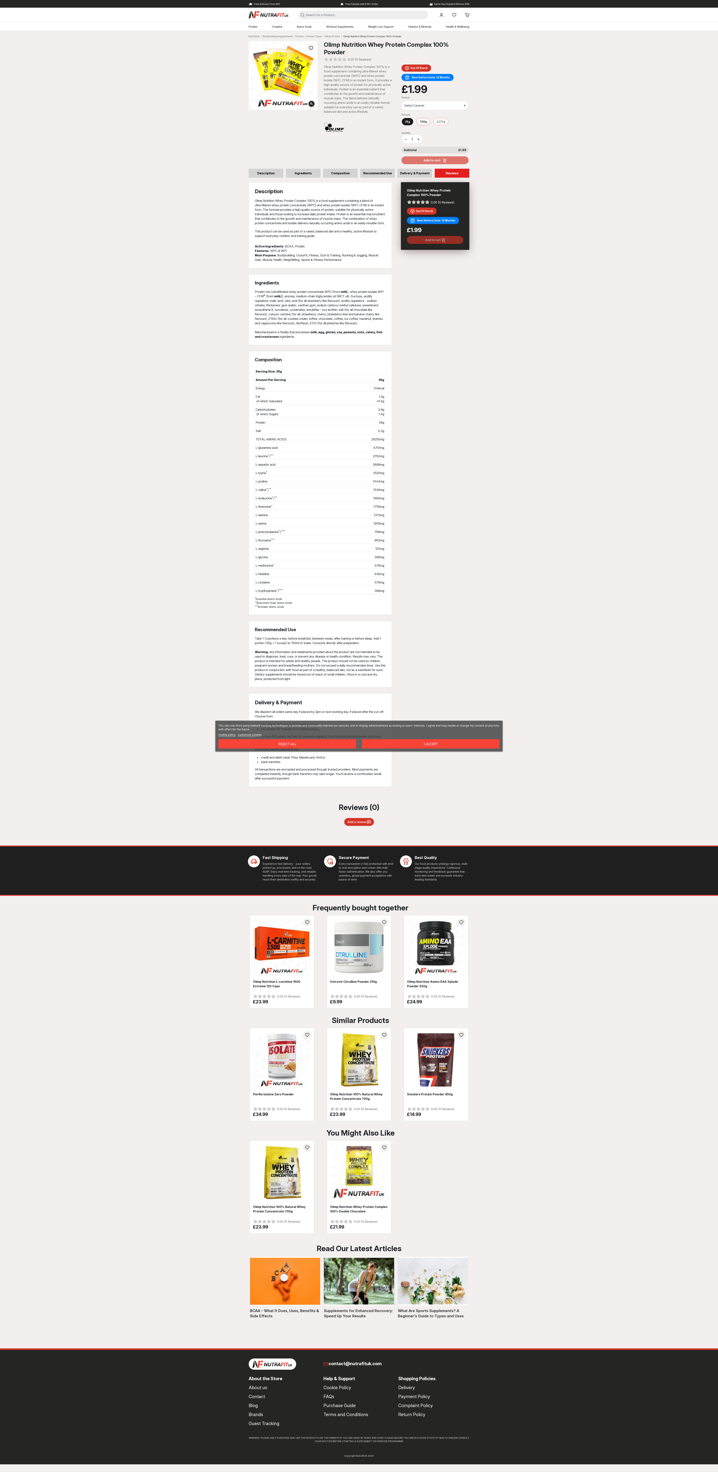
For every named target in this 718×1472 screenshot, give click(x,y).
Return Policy (411, 1414)
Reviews (452, 173)
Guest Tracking (264, 1423)
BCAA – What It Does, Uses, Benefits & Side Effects (284, 1313)
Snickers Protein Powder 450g (430, 1094)
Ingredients (303, 173)
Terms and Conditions (345, 1414)
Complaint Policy (415, 1405)
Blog (253, 1405)
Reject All (287, 744)
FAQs (328, 1396)
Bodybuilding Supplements (278, 36)
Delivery (406, 1387)
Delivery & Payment (415, 173)
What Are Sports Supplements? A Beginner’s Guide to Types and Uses (431, 1313)
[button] (467, 15)
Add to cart (432, 160)
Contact (257, 1396)
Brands (256, 1414)
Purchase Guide (339, 1405)
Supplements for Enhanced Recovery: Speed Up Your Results (358, 1313)
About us (258, 1387)
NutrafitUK (254, 36)
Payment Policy (414, 1396)
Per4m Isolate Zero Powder (273, 1094)
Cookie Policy (337, 1387)
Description (266, 173)
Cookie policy (227, 734)
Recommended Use (377, 173)
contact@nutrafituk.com (355, 1363)
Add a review (357, 822)
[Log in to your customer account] (441, 15)
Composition (340, 173)
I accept (431, 744)
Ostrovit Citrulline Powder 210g (353, 982)
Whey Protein (332, 36)
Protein (300, 36)
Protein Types (314, 36)
